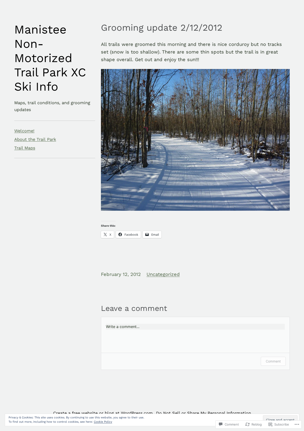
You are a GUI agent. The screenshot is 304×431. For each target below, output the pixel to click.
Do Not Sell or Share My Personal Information (203, 413)
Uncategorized (163, 274)
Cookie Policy (103, 421)
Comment (273, 361)
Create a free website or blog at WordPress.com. (103, 413)
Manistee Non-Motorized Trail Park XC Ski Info (50, 57)
